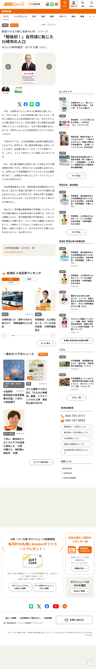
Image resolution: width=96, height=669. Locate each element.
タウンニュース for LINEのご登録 (20, 587)
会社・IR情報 (10, 618)
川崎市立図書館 (69, 478)
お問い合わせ (77, 620)
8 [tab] (38, 335)
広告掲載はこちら (71, 438)
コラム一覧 (76, 397)
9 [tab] (42, 335)
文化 (34, 16)
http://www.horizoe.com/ (14, 252)
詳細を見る (79, 568)
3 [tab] (20, 335)
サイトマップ (38, 623)
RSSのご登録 (79, 591)
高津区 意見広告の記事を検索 (76, 340)
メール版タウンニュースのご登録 (44, 587)
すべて (6, 16)
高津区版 (6, 11)
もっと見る (45, 343)
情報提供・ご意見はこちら (75, 427)
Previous (8, 67)
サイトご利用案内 (24, 623)
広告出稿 (36, 4)
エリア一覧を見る (40, 462)
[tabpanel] (29, 69)
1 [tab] (13, 335)
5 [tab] (27, 335)
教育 (52, 16)
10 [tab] (45, 335)
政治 (73, 16)
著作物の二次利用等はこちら (76, 432)
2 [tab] (16, 335)
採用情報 (48, 618)
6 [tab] (31, 335)
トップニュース (20, 16)
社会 (43, 16)
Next (49, 67)
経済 (82, 16)
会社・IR (74, 6)
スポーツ (62, 16)
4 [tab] (24, 335)
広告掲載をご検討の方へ (30, 618)
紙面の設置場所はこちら (74, 444)
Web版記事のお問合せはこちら (76, 451)
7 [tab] (34, 335)
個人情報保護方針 (10, 623)
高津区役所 (67, 468)
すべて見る (76, 176)
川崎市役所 (67, 473)
